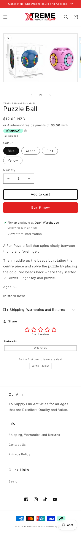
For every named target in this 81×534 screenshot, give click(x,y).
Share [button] (12, 321)
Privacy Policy (19, 454)
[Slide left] (31, 95)
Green (30, 151)
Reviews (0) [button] (10, 341)
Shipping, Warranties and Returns (34, 434)
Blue (11, 151)
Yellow (13, 160)
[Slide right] (50, 95)
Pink (49, 151)
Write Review (40, 365)
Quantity (9, 170)
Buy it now (40, 207)
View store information (25, 234)
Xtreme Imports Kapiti (34, 526)
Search (14, 481)
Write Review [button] (40, 348)
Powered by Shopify (56, 526)
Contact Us (17, 444)
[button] (5, 17)
